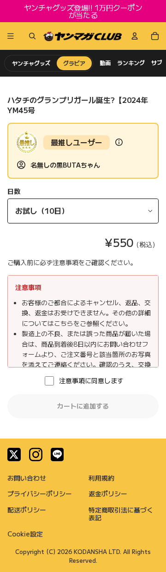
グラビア (74, 63)
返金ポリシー (108, 493)
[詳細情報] (119, 142)
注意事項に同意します (91, 380)
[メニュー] (10, 36)
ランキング (131, 63)
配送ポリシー (26, 509)
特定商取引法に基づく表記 (121, 513)
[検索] (30, 36)
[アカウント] (135, 36)
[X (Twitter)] (14, 454)
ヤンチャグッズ (31, 63)
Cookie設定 (25, 533)
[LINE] (57, 454)
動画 (105, 63)
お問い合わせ (26, 477)
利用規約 (101, 477)
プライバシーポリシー (39, 493)
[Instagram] (35, 454)
